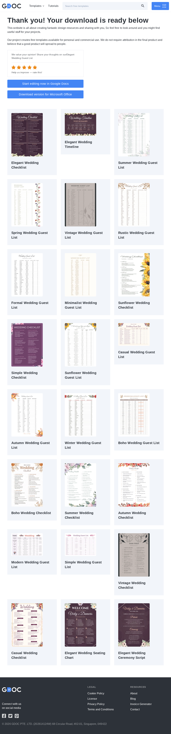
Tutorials (53, 6)
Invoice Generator (141, 704)
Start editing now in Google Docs (45, 83)
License (92, 698)
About (133, 693)
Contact (135, 709)
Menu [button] (157, 6)
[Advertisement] (126, 73)
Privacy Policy (96, 704)
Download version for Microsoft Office (45, 94)
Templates (35, 6)
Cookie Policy (96, 693)
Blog (133, 698)
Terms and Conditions (101, 709)
